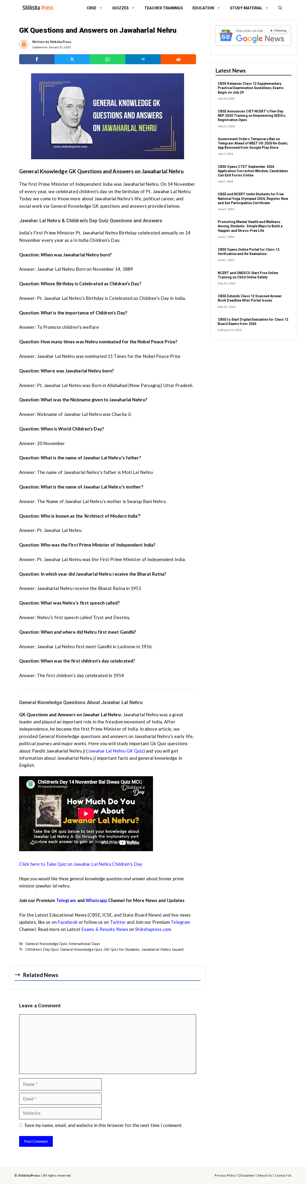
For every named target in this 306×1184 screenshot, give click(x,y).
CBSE (91, 8)
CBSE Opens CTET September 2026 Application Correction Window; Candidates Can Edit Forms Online (253, 171)
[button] (280, 8)
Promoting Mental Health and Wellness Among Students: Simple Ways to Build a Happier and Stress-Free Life (250, 226)
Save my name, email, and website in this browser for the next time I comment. (104, 1125)
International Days (84, 943)
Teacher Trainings (163, 8)
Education (203, 8)
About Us (265, 1175)
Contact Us (283, 1175)
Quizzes (120, 8)
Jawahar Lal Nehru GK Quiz (115, 751)
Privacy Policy (225, 1175)
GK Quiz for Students (122, 949)
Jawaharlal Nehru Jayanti (162, 949)
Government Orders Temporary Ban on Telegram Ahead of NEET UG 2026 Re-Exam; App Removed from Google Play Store (253, 143)
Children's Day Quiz (42, 949)
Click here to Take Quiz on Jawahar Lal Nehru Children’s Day (81, 864)
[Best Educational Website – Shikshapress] (37, 8)
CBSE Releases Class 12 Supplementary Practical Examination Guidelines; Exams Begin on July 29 (251, 88)
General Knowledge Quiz (46, 943)
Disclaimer (247, 1175)
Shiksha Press (60, 42)
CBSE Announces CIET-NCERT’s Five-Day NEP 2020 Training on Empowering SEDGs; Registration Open (252, 115)
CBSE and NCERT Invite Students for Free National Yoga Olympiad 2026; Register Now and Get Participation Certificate (253, 198)
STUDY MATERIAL (246, 8)
